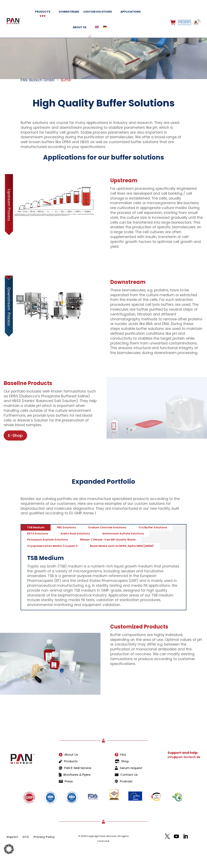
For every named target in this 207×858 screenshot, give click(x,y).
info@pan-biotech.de (184, 757)
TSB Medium (35, 527)
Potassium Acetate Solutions (47, 540)
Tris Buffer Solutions (152, 527)
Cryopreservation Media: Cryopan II (52, 546)
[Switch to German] (105, 27)
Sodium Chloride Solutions (107, 527)
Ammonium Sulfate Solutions (123, 533)
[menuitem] (68, 754)
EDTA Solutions (37, 533)
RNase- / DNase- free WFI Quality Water (108, 540)
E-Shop (15, 435)
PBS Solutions (66, 527)
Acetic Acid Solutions (75, 533)
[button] (9, 849)
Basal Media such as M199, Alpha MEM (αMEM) (122, 546)
